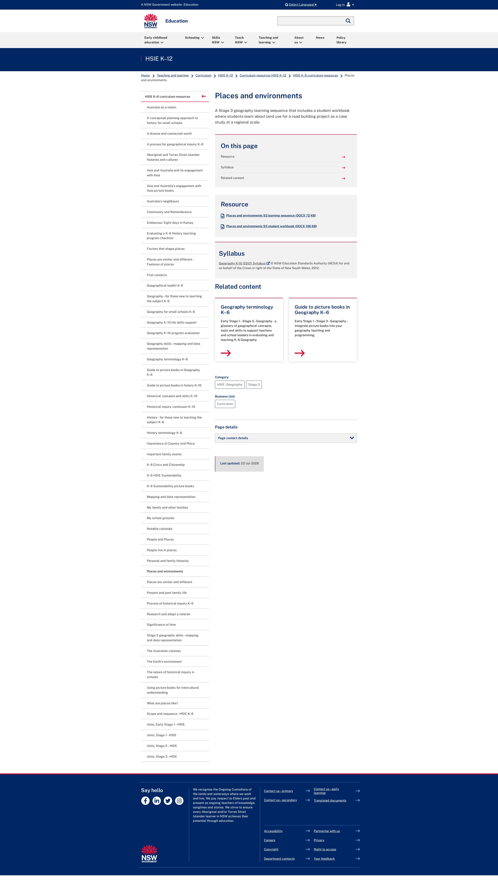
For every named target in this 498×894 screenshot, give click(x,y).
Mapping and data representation (171, 497)
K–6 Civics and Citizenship (166, 465)
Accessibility (273, 831)
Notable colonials (159, 529)
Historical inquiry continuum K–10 (171, 407)
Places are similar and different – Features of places (170, 262)
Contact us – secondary (280, 800)
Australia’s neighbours (163, 201)
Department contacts (279, 859)
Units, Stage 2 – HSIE (162, 746)
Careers (269, 840)
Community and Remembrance (169, 212)
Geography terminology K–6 (167, 359)
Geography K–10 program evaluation (173, 333)
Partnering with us (327, 831)
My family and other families (167, 507)
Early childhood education (155, 40)
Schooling (192, 37)
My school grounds (160, 518)
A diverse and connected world (169, 133)
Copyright (271, 849)
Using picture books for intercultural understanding (173, 690)
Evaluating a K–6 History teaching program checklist (171, 236)
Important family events (164, 454)
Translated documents (330, 800)
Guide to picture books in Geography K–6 (173, 372)
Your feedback (324, 859)
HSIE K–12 (159, 58)
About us (299, 40)
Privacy (319, 840)
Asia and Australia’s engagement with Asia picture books (174, 188)
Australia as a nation (161, 107)
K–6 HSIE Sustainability (164, 475)
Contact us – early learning (326, 791)
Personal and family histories (168, 561)
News (320, 37)
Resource (227, 156)
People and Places (160, 539)
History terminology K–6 (164, 433)
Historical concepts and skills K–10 (172, 396)
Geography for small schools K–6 (171, 312)
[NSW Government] (149, 853)
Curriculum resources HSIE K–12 (263, 75)
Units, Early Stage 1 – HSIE (166, 724)
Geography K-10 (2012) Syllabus (244, 263)
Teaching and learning (268, 40)
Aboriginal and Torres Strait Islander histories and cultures (173, 157)
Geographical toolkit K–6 (165, 285)
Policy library (341, 40)
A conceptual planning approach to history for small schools (172, 120)
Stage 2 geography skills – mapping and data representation (172, 637)
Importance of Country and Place (171, 443)
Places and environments (165, 571)
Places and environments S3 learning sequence (271, 215)
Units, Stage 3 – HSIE (162, 756)
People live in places (162, 550)
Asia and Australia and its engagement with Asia (175, 172)
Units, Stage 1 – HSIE (161, 735)
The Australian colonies (164, 651)
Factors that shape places (166, 249)
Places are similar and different (169, 582)
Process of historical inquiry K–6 (170, 603)
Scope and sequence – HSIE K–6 (170, 714)
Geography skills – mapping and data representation (173, 346)
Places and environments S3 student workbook (271, 226)
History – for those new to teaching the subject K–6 (174, 420)
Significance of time (161, 624)
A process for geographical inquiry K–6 (175, 144)
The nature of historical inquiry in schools (170, 674)
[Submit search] (348, 20)
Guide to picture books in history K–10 (174, 385)
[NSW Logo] (151, 21)
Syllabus (227, 167)
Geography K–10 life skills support (171, 322)
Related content (232, 178)
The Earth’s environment (164, 661)
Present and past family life (167, 593)
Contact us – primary (278, 791)
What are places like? (162, 703)
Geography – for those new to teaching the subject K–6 (174, 298)
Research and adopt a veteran (168, 614)
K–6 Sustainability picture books (170, 486)
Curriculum (203, 75)
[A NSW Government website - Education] (170, 5)
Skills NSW (216, 40)
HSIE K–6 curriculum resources (315, 75)
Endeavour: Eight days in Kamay (170, 223)
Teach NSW (239, 40)
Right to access (325, 849)
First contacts (157, 275)
